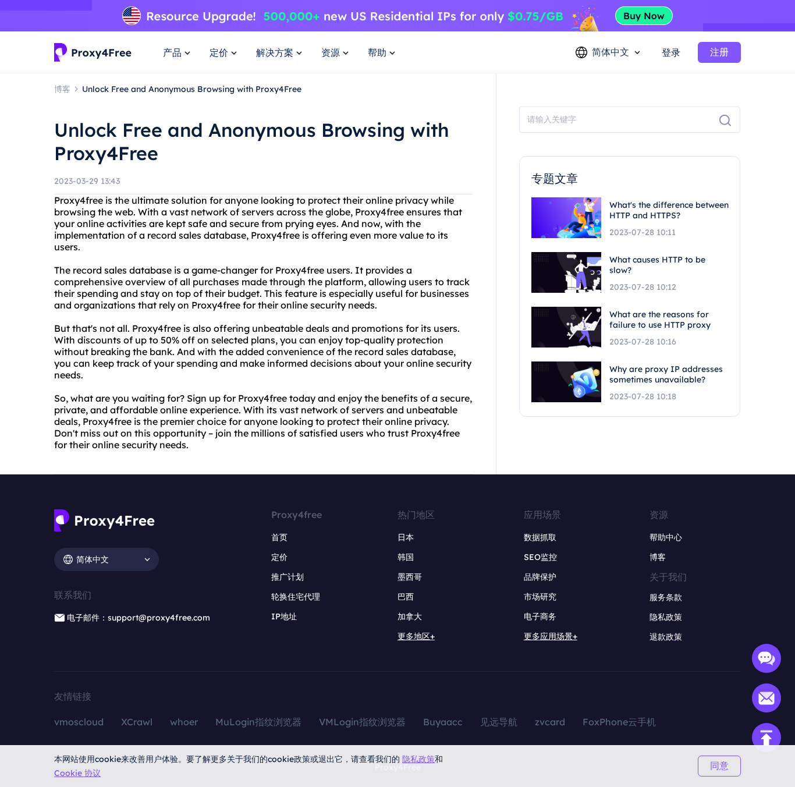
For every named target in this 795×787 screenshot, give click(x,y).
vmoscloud (79, 722)
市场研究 (540, 596)
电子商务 (540, 616)
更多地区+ (416, 636)
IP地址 (284, 616)
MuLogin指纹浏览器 (258, 722)
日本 (406, 537)
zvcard (550, 722)
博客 (658, 557)
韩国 (406, 557)
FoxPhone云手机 (619, 722)
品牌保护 (540, 577)
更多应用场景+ (550, 636)
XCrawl (136, 722)
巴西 (406, 596)
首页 (279, 537)
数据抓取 (540, 537)
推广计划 (287, 577)
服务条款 (666, 597)
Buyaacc (443, 722)
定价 (279, 557)
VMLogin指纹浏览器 (362, 722)
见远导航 (498, 722)
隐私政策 (418, 759)
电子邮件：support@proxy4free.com (138, 617)
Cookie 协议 (77, 773)
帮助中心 (666, 537)
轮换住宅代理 (295, 596)
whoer (184, 722)
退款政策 (666, 637)
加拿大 (410, 616)
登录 (671, 52)
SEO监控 (540, 557)
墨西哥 (410, 577)
